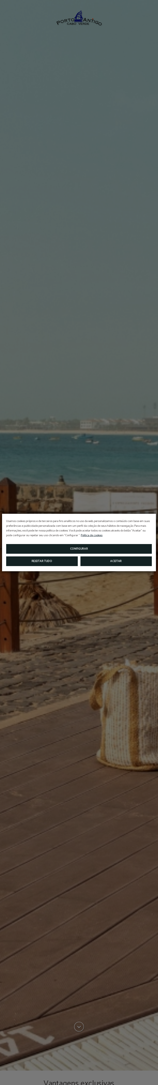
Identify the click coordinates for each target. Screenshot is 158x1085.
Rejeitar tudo (42, 561)
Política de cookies (91, 535)
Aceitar (116, 561)
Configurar (79, 549)
